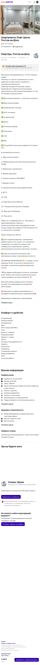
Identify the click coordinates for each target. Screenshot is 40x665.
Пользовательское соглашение (10, 650)
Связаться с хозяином (10, 497)
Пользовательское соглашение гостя (12, 645)
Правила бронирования (8, 648)
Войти (29, 2)
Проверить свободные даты (26, 660)
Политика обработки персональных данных (13, 647)
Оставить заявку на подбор (12, 524)
